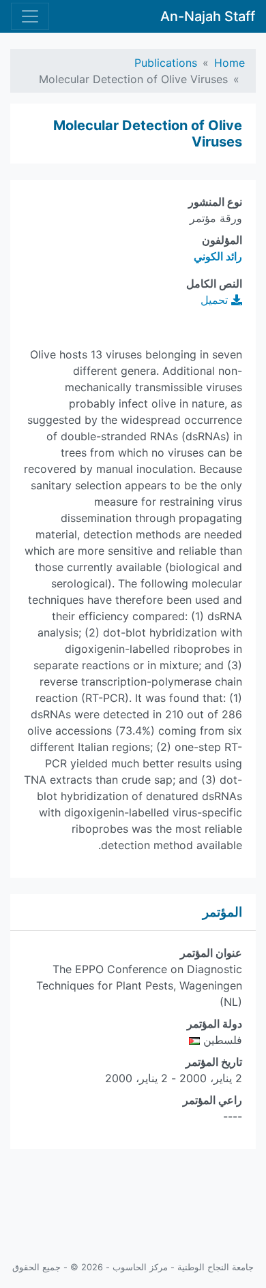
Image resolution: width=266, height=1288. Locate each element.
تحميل (216, 300)
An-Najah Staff (207, 16)
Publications (165, 63)
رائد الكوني (218, 256)
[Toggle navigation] (30, 16)
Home (229, 63)
